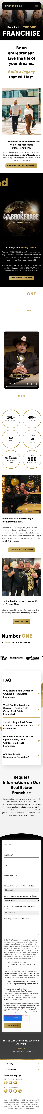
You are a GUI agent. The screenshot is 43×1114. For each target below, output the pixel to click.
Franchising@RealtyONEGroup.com (21, 1051)
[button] (37, 6)
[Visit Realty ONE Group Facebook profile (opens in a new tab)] (10, 1091)
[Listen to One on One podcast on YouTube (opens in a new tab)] (15, 1082)
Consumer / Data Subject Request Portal (26, 1106)
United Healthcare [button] (15, 1108)
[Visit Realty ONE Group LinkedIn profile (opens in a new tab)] (20, 1091)
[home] (13, 6)
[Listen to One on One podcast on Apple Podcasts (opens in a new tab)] (6, 1082)
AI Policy (8, 1104)
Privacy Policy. (17, 999)
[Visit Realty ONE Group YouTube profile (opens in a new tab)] (15, 1091)
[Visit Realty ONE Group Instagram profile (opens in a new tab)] (6, 1091)
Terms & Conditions (21, 1102)
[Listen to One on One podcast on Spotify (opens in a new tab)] (10, 1082)
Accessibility (16, 1104)
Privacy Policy (33, 1102)
